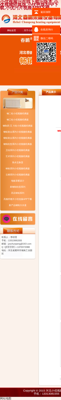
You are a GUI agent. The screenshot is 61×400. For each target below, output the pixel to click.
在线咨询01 (47, 29)
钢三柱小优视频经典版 (18, 119)
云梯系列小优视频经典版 (18, 174)
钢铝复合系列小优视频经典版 (17, 132)
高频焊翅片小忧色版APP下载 (18, 199)
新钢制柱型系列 (17, 187)
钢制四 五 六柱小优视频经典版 (18, 125)
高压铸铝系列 (17, 193)
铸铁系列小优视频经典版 (18, 168)
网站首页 (11, 30)
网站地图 (5, 398)
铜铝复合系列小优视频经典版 (17, 138)
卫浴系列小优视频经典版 (18, 150)
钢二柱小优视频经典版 (18, 113)
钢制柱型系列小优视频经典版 (17, 144)
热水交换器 (17, 162)
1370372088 (23, 247)
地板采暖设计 (17, 180)
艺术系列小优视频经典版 (18, 156)
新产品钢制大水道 (17, 205)
